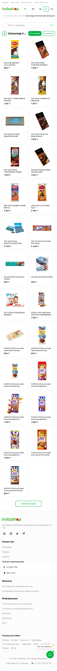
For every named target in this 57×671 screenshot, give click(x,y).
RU (33, 9)
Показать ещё (28, 504)
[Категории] (4, 33)
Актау (13, 648)
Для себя (15, 2)
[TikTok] (17, 533)
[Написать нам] (50, 654)
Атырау (5, 648)
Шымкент (24, 640)
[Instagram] (10, 533)
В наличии (48, 33)
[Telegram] (23, 533)
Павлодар (26, 644)
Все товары (35, 33)
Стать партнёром (41, 2)
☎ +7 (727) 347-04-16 (41, 663)
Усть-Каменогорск (10, 644)
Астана (14, 640)
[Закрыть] (53, 645)
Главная (5, 2)
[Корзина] (40, 9)
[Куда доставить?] (25, 9)
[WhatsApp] (4, 533)
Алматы (5, 640)
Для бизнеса (26, 2)
